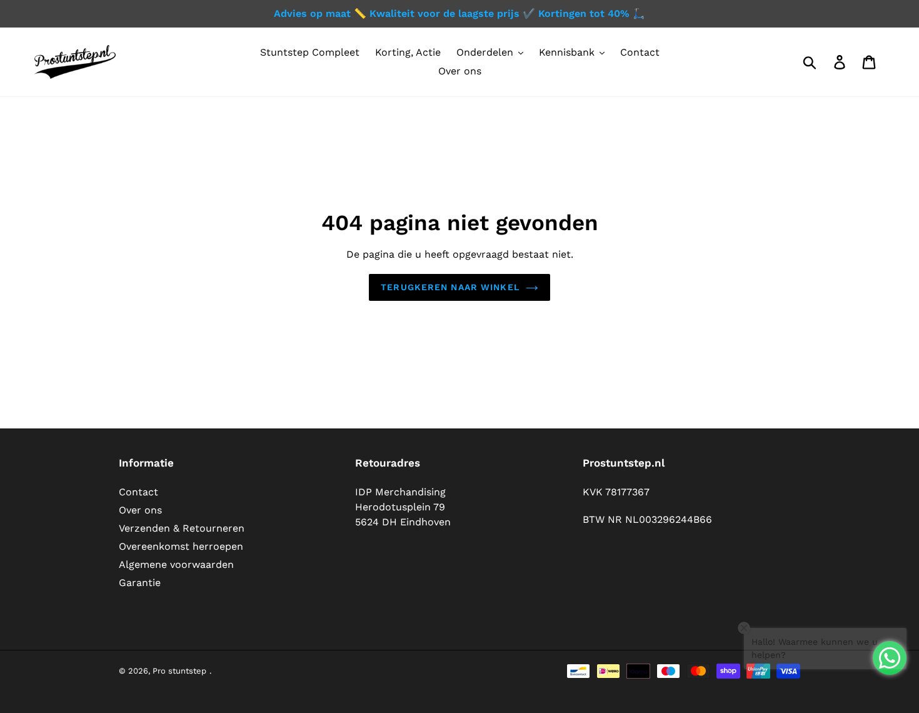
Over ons (140, 510)
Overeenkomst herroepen (181, 546)
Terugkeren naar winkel (450, 287)
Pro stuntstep (179, 670)
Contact (138, 492)
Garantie (140, 583)
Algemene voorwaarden (176, 564)
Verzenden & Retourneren (181, 528)
